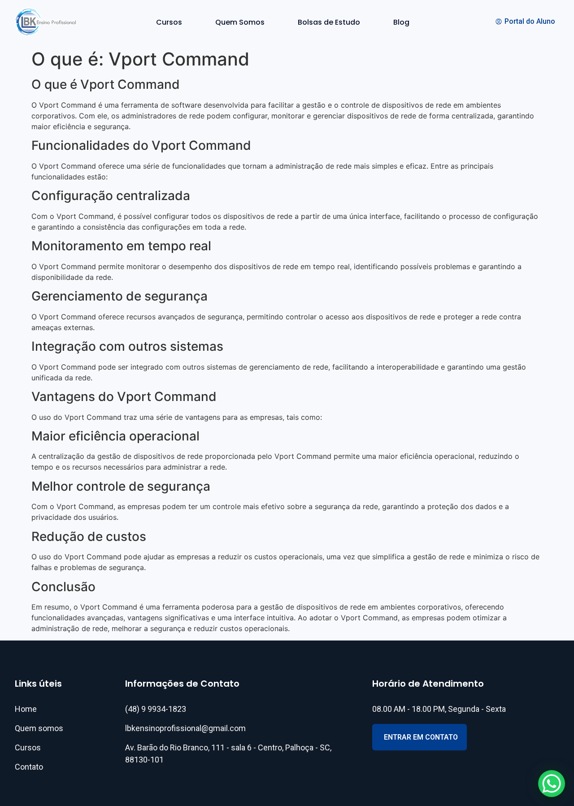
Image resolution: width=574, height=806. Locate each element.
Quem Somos (240, 22)
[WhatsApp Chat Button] (551, 783)
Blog (401, 22)
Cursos (169, 22)
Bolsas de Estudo (329, 22)
